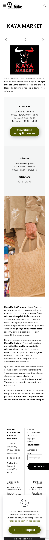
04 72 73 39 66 (24, 182)
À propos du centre (13, 483)
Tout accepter (24, 530)
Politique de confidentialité (35, 489)
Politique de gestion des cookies (24, 520)
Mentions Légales (37, 483)
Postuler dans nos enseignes (14, 489)
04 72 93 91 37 (13, 458)
